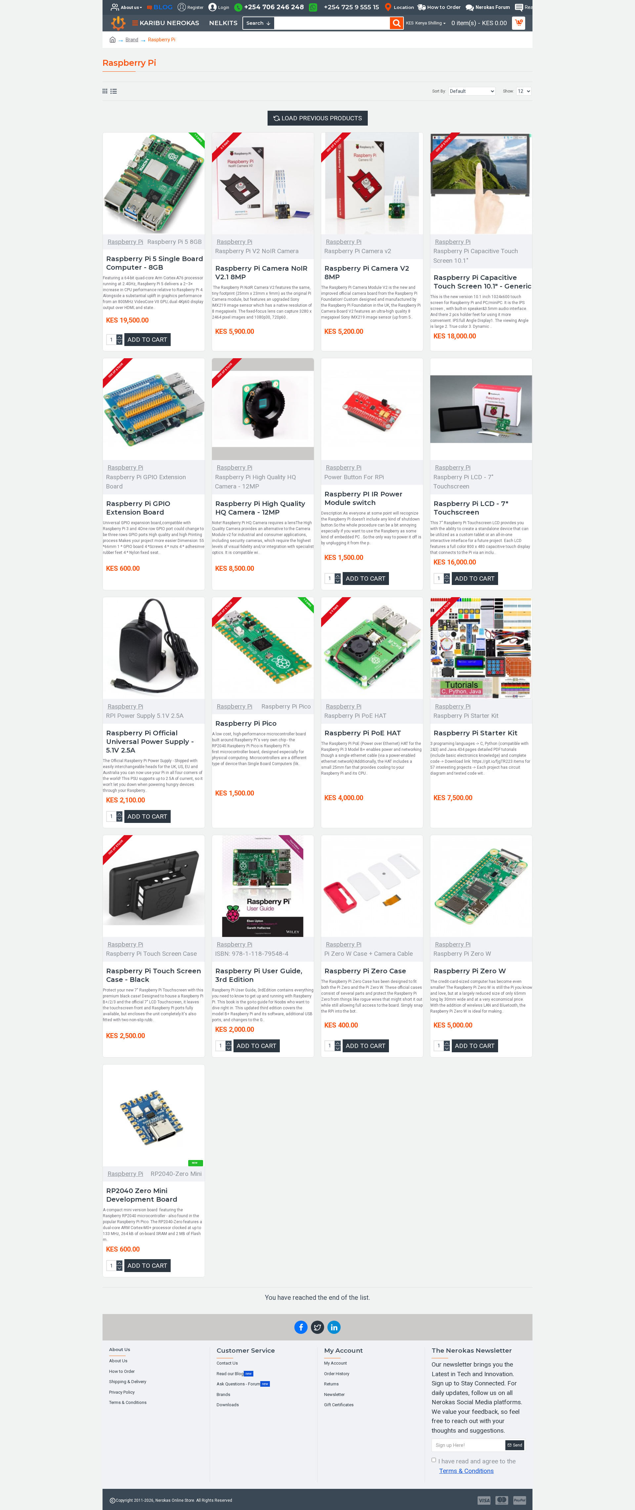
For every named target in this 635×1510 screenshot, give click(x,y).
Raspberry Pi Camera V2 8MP (366, 272)
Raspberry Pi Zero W (470, 971)
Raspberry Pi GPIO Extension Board (138, 508)
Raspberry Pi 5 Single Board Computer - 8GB (154, 263)
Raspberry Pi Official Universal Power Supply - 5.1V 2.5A (150, 741)
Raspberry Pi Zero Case (365, 971)
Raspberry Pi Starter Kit (476, 733)
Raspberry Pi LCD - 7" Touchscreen (471, 508)
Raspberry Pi (125, 242)
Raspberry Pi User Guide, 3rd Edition (258, 975)
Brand (132, 40)
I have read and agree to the (477, 1466)
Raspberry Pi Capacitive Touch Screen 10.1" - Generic (482, 282)
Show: (508, 91)
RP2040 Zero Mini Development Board (141, 1195)
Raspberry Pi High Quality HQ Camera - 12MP (260, 508)
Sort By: (439, 91)
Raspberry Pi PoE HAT (362, 733)
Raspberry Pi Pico (245, 723)
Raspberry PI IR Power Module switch (363, 498)
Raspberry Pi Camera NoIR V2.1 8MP (261, 272)
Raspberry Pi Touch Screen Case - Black (153, 975)
